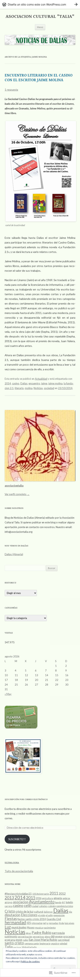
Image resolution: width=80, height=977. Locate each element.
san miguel (64, 939)
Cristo (10, 911)
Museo (31, 927)
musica (39, 927)
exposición (59, 915)
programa (10, 939)
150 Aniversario (40, 893)
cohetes (43, 906)
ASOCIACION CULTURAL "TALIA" (40, 16)
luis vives (69, 923)
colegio (52, 906)
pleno (47, 936)
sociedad (49, 388)
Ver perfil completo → (17, 494)
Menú (40, 27)
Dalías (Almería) (14, 554)
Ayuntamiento (42, 901)
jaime (44, 383)
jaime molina (55, 383)
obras (28, 933)
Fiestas (11, 918)
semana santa (31, 943)
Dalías (23, 383)
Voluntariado (29, 947)
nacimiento (49, 927)
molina (28, 388)
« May (8, 694)
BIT (63, 902)
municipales (18, 927)
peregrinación (25, 936)
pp (53, 936)
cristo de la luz (24, 911)
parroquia (58, 933)
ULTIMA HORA (12, 862)
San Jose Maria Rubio (43, 939)
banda (58, 902)
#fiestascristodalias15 (18, 893)
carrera (8, 906)
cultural (38, 911)
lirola (61, 923)
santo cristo (14, 943)
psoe (19, 939)
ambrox (66, 898)
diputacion (12, 915)
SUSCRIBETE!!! (17, 839)
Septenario (44, 943)
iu (47, 923)
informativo (36, 923)
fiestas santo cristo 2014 (31, 919)
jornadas (53, 923)
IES (29, 923)
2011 (54, 893)
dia (70, 911)
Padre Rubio (41, 932)
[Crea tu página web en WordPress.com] (40, 4)
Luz (8, 926)
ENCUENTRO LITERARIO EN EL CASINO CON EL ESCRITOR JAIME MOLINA (38, 77)
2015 (30, 897)
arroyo (8, 902)
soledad (63, 943)
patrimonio (11, 936)
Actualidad (41, 378)
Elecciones (29, 915)
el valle (49, 915)
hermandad (15, 922)
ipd (44, 923)
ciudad (35, 906)
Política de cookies (30, 961)
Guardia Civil (53, 919)
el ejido (41, 915)
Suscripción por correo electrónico (26, 799)
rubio (25, 939)
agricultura (47, 898)
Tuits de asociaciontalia (19, 871)
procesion (69, 936)
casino (15, 383)
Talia (9, 947)
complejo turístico (64, 906)
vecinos (17, 947)
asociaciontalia (14, 485)
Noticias (38, 388)
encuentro (34, 383)
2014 (8, 383)
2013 (9, 897)
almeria (58, 898)
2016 (38, 898)
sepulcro (55, 943)
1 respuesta (11, 89)
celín (27, 905)
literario (19, 388)
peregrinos (38, 936)
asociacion (20, 902)
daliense (48, 911)
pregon (59, 936)
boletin (69, 902)
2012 (62, 893)
